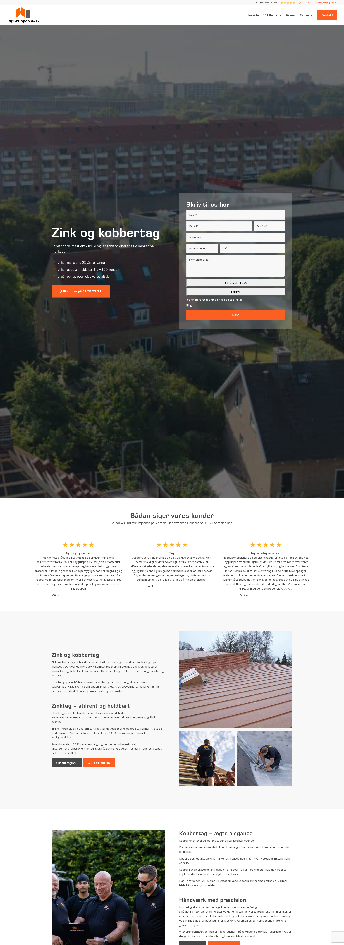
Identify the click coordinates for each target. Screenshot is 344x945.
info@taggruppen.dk (327, 2)
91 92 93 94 (306, 2)
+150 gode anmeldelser (266, 2)
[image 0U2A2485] (266, 760)
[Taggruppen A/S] (24, 15)
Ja (191, 305)
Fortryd (235, 291)
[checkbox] (187, 305)
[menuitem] (266, 3)
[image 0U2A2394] (208, 760)
